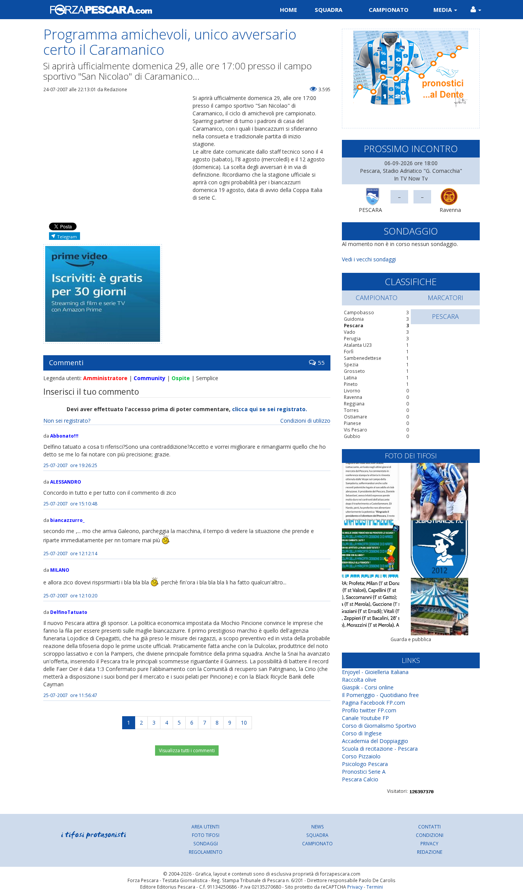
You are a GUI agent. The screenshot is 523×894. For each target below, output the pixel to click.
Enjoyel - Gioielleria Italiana (375, 672)
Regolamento (205, 852)
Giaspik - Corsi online (368, 687)
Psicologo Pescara (365, 764)
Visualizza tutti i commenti (187, 750)
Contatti (429, 826)
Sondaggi (205, 843)
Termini (374, 887)
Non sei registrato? (66, 420)
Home (288, 9)
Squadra (328, 9)
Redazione (429, 852)
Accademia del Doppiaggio (375, 741)
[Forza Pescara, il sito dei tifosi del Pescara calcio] (149, 9)
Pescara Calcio (360, 779)
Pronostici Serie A (364, 771)
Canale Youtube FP (365, 718)
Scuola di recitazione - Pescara (380, 748)
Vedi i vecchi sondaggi (369, 259)
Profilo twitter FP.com (369, 710)
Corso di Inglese (362, 733)
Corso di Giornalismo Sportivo (379, 725)
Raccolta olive (359, 679)
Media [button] (443, 9)
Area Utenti (205, 826)
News (317, 826)
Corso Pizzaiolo (361, 756)
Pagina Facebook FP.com (373, 702)
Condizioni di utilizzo (305, 420)
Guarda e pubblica (411, 639)
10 (244, 722)
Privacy (429, 843)
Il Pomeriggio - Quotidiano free (380, 695)
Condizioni (429, 835)
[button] (475, 9)
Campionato (389, 9)
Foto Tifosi (205, 835)
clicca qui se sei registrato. (269, 409)
